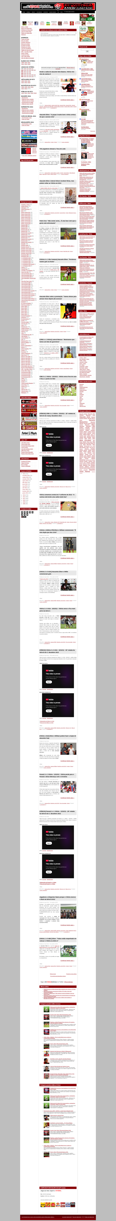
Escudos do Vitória (25, 45)
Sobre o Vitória (24, 26)
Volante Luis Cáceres (85, 455)
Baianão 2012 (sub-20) (26, 236)
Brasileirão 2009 (25, 254)
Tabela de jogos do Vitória (28, 100)
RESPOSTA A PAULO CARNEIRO (87, 70)
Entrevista (23, 317)
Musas (22, 344)
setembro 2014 (26, 479)
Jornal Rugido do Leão (26, 334)
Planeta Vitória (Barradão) (27, 452)
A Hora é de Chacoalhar (85, 128)
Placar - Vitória (83, 363)
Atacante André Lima (55, 105)
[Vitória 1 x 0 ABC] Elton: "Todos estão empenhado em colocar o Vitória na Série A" (57, 940)
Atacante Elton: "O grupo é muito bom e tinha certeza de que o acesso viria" (57, 116)
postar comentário (65, 142)
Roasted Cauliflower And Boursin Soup (90, 61)
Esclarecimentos (25, 319)
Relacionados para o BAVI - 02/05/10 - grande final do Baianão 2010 (58, 1110)
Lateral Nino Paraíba (85, 437)
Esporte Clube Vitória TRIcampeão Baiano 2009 (60, 1014)
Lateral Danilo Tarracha (85, 433)
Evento (22, 320)
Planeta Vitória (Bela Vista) (27, 453)
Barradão (23, 243)
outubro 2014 (25, 477)
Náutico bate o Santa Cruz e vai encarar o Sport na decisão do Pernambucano (86, 178)
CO (27, 68)
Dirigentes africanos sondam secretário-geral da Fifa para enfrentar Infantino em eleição (86, 304)
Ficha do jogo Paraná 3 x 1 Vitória (47, 884)
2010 (26, 62)
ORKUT (33, 12)
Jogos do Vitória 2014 (26, 31)
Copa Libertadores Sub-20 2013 (28, 278)
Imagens (89, 110)
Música (23, 347)
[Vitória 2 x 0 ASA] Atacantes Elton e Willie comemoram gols (53, 573)
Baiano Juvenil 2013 (25, 222)
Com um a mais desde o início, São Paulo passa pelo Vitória (87, 273)
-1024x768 (34, 148)
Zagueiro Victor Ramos (47, 523)
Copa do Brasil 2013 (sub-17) (27, 293)
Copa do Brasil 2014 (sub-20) (27, 300)
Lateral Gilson (66, 172)
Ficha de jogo (24, 323)
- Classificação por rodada (27, 102)
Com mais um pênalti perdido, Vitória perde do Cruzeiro (86, 324)
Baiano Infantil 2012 (25, 214)
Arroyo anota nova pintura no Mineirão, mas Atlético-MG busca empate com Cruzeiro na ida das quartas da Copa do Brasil (87, 208)
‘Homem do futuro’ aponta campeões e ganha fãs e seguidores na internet (85, 190)
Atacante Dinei (62, 105)
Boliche (81, 385)
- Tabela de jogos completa (27, 99)
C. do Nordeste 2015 (26, 265)
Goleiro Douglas (85, 427)
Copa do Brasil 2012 (25, 289)
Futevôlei (81, 391)
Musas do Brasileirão (26, 345)
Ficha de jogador (25, 322)
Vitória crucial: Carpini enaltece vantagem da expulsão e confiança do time (87, 261)
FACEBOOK (39, 12)
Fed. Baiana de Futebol (85, 372)
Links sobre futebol (25, 56)
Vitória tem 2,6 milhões (65, 23)
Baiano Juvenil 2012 (25, 220)
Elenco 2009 (24, 306)
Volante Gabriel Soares (89, 451)
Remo (81, 400)
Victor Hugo (24, 384)
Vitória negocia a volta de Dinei (57, 1115)
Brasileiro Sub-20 (25, 247)
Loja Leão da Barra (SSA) (27, 449)
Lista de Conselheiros (26, 48)
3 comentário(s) (54, 107)
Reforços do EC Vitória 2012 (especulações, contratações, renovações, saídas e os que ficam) (62, 1104)
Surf (80, 401)
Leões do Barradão (85, 99)
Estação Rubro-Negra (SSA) (27, 445)
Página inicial (53, 973)
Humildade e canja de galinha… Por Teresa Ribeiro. (61, 1122)
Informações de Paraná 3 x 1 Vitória (48, 882)
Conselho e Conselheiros (27, 270)
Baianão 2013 (24, 237)
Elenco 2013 (24, 312)
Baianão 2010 (24, 228)
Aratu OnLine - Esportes (85, 376)
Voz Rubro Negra (85, 127)
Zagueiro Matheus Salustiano (87, 466)
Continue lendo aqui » (67, 100)
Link (22, 339)
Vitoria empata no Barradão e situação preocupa (86, 344)
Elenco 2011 (24, 309)
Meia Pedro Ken (66, 251)
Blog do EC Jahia (85, 152)
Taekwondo (82, 403)
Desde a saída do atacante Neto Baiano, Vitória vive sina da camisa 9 (56, 73)
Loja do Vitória (24, 447)
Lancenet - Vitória (83, 362)
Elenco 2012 (24, 311)
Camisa (23, 267)
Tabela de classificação (54, 24)
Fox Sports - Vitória (84, 368)
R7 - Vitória (82, 365)
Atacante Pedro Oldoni (68, 106)
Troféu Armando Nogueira (27, 383)
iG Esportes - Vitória (84, 366)
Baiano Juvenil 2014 (25, 223)
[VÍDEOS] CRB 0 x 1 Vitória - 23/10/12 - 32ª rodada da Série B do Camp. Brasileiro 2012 (57, 415)
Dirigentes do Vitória (25, 47)
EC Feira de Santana (26, 303)
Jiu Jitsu (81, 396)
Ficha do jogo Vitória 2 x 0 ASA (46, 722)
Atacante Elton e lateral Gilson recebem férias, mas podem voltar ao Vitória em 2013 (56, 182)
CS (32, 68)
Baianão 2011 (24, 231)
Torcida (23, 381)
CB (30, 68)
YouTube (44, 452)
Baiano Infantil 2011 (25, 212)
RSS (61, 12)
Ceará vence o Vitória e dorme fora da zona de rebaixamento (87, 276)
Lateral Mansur (66, 368)
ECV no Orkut (24, 464)
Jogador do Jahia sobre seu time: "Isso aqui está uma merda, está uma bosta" (90, 156)
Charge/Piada (24, 269)
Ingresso (23, 331)
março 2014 (25, 489)
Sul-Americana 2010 (25, 373)
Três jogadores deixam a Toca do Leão (52, 149)
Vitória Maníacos (85, 59)
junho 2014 (25, 484)
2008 (23, 87)
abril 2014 (24, 487)
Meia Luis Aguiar (87, 443)
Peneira (23, 350)
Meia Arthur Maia (90, 438)
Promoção (23, 351)
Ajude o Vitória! (24, 53)
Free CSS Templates (89, 1217)
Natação (81, 398)
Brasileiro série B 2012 (26, 253)
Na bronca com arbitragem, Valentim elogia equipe (85, 252)
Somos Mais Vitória (25, 370)
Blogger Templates (66, 1217)
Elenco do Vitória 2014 (26, 28)
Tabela (22, 378)
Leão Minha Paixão (85, 84)
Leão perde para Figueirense (30, 23)
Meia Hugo (89, 442)
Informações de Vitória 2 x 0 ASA (47, 721)
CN (32, 70)
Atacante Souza (87, 423)
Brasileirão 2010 (25, 256)
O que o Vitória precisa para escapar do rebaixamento (86, 317)
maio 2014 (25, 486)
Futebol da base (25, 329)
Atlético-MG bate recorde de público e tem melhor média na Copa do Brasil (87, 174)
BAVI (22, 210)
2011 (29, 62)
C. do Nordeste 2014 (26, 262)
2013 (26, 64)
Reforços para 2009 (25, 356)
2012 (23, 64)
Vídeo (22, 388)
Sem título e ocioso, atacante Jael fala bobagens (60, 1058)
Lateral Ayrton (91, 431)
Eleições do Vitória (25, 304)
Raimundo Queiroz (72, 212)
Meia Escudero (85, 440)
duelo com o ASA (44, 579)
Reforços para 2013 (25, 362)
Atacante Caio (90, 415)
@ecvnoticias (68, 982)
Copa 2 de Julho (25, 272)
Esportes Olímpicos (25, 42)
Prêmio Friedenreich (25, 353)
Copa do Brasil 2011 (25, 287)
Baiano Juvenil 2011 (25, 218)
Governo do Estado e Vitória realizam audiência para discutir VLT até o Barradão (86, 287)
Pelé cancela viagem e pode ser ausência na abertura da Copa (86, 241)
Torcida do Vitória (25, 54)
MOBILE (28, 12)
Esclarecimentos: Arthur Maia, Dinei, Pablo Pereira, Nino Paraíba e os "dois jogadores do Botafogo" (62, 1074)
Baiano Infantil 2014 (25, 217)
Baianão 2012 (24, 234)
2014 (29, 64)
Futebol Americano (84, 387)
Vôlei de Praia (83, 406)
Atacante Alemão (48, 105)
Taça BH (23, 380)
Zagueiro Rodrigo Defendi (85, 468)
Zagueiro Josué (86, 463)
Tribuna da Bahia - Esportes (86, 375)
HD (58, 12)
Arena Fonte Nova (25, 209)
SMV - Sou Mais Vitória (26, 51)
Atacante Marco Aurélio (55, 172)
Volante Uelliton (53, 174)
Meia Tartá (45, 174)
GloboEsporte (50, 452)
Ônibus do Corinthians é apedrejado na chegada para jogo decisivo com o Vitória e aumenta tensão (87, 269)
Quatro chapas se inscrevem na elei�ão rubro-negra (86, 321)
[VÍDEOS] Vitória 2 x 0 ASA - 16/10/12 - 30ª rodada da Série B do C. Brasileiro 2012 (57, 651)
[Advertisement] (50, 17)
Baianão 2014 (24, 240)
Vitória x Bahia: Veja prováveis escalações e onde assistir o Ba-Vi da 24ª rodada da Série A (87, 295)
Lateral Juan (83, 435)
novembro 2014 (26, 475)
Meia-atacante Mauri (84, 447)
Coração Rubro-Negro (86, 78)
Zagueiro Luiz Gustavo (89, 465)
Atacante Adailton (83, 413)
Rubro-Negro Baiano (85, 89)
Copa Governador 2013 (26, 275)
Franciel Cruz (24, 326)
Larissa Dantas (24, 337)
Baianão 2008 (24, 225)
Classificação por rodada (27, 113)
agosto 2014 (25, 480)
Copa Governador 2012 (26, 273)
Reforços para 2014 (25, 364)
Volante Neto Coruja (87, 457)
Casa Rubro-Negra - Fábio (87, 68)
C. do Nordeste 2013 (26, 261)
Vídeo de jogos (24, 391)
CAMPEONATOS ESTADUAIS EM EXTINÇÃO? (90, 92)
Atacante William (54, 563)
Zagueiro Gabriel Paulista (44, 931)
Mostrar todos (92, 131)
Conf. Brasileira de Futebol (85, 371)
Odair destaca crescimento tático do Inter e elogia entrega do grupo (87, 237)
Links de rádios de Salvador (27, 58)
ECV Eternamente (85, 109)
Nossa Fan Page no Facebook (42, 23)
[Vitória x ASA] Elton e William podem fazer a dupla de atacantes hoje (57, 737)
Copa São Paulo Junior (26, 281)
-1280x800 (34, 149)
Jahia (22, 333)
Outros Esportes (25, 348)
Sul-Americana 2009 (25, 372)
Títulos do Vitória (25, 39)
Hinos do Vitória (24, 40)
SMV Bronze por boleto (89, 23)
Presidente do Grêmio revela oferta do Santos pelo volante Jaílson (87, 245)
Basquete (82, 384)
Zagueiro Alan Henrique (90, 459)
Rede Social (24, 355)
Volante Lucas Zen (90, 454)
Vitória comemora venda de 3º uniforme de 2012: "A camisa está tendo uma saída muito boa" (56, 496)
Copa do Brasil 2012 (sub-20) (27, 290)
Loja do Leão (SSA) (25, 444)
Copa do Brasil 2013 (25, 292)
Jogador (52, 142)
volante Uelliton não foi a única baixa (49, 188)
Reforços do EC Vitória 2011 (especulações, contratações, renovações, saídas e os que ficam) (62, 1008)
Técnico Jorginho (90, 448)
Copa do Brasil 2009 (25, 284)
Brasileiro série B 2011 (26, 251)
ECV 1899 (83, 119)
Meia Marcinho (87, 444)
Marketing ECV (24, 340)
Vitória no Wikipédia (25, 466)
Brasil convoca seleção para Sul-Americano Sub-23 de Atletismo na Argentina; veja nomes (87, 300)
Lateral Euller (86, 434)
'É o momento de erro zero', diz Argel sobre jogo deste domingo (86, 327)
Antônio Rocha (24, 206)
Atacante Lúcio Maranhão (49, 106)
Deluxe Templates (77, 1217)
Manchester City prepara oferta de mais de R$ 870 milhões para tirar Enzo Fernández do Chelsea (87, 221)
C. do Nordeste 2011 (26, 259)
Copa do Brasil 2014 (25, 297)
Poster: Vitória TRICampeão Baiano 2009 (59, 1043)
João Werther (24, 336)
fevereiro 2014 (25, 491)
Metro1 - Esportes (83, 373)
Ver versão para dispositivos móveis (58, 976)
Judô (81, 397)
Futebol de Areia (83, 390)
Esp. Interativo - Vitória (84, 359)
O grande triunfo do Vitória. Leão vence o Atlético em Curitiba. (87, 337)
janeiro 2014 (25, 493)
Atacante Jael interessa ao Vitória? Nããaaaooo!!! (60, 1051)
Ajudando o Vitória (25, 204)
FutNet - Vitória (83, 360)
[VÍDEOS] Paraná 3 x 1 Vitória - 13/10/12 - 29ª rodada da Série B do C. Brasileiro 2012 (57, 812)
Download (23, 301)
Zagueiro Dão (91, 461)
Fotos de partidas (63, 405)
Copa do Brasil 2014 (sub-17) (27, 298)
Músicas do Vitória (25, 44)
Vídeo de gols (24, 389)
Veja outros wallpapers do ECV (29, 155)
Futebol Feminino (25, 328)
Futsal (81, 393)
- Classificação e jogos (26, 117)
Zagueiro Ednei (83, 462)
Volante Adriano (83, 450)
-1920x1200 (34, 152)
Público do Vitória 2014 (26, 33)
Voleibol (81, 404)
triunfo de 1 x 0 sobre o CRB (51, 352)
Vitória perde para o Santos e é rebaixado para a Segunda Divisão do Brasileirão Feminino (87, 291)
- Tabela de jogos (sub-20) (27, 103)
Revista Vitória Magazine (27, 367)
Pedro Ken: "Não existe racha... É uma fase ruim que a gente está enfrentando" (57, 222)
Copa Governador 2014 (26, 276)
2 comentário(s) (47, 214)
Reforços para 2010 (25, 358)
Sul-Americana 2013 (25, 377)
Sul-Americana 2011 (25, 375)
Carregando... (82, 198)
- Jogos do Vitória (25, 119)
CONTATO (45, 12)
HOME (23, 12)
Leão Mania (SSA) (25, 442)
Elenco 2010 (24, 308)
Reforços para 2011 (25, 359)
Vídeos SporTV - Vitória (85, 369)
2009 (23, 62)
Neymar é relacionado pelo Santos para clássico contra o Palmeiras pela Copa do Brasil (87, 218)
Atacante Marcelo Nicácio (59, 106)
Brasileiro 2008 (24, 245)
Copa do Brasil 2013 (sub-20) (27, 295)
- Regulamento (24, 97)
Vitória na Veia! (84, 73)
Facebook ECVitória (25, 461)
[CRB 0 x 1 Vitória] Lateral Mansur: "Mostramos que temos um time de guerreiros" (56, 341)
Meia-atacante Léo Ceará (89, 446)
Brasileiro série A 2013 (26, 248)
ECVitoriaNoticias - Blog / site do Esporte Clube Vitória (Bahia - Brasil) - (38, 1217)
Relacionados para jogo (26, 366)
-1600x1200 (34, 151)
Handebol (82, 394)
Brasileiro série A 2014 (26, 250)
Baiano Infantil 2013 (25, 215)
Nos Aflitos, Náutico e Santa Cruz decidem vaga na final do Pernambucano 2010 (87, 182)
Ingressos (23, 34)
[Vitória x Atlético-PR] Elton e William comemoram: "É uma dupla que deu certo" (57, 531)
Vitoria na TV (24, 386)
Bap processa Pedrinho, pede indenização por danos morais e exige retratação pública (86, 214)
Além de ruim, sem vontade (78, 23)
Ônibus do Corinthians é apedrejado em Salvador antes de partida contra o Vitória (87, 265)
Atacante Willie (53, 600)
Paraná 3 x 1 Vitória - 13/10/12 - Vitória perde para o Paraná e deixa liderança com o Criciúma (56, 775)
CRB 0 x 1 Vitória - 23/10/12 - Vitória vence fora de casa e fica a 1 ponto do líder (57, 378)
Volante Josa (83, 452)
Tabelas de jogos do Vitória (27, 50)
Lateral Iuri (93, 434)
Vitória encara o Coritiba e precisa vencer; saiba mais (87, 314)
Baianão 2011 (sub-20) (26, 232)
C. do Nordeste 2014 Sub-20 (27, 264)
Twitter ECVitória (25, 463)
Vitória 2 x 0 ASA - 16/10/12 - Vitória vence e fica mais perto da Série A (57, 610)
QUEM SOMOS (52, 12)
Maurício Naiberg (25, 342)
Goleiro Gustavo (90, 430)
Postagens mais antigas (71, 973)
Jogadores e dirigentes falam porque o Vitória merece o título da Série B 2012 (57, 898)
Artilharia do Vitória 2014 (26, 30)
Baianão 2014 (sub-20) (26, 242)
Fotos (22, 325)
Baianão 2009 (24, 226)
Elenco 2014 (24, 314)
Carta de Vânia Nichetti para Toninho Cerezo (59, 1066)
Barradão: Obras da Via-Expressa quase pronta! (90, 145)
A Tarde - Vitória (83, 357)
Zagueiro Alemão (84, 461)
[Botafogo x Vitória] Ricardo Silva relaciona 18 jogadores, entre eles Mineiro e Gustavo (62, 1023)
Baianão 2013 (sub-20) (26, 239)
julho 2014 (24, 482)
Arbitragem (23, 207)
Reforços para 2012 (25, 361)
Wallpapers (23, 392)
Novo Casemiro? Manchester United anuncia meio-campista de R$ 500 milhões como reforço (87, 227)
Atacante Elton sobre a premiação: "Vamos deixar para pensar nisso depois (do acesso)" (57, 298)
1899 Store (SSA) (25, 450)
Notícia (44, 107)
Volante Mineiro (87, 457)
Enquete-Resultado (25, 315)
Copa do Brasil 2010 (25, 286)
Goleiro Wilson (83, 431)
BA (25, 68)
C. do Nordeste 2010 (26, 258)
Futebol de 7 (82, 388)
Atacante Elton (68, 105)
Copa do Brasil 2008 (25, 282)
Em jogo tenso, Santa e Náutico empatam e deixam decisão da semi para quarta (87, 186)
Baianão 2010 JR (25, 229)
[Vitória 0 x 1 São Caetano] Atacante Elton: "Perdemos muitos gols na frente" (57, 260)
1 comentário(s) (60, 523)
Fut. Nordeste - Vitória (86, 162)
